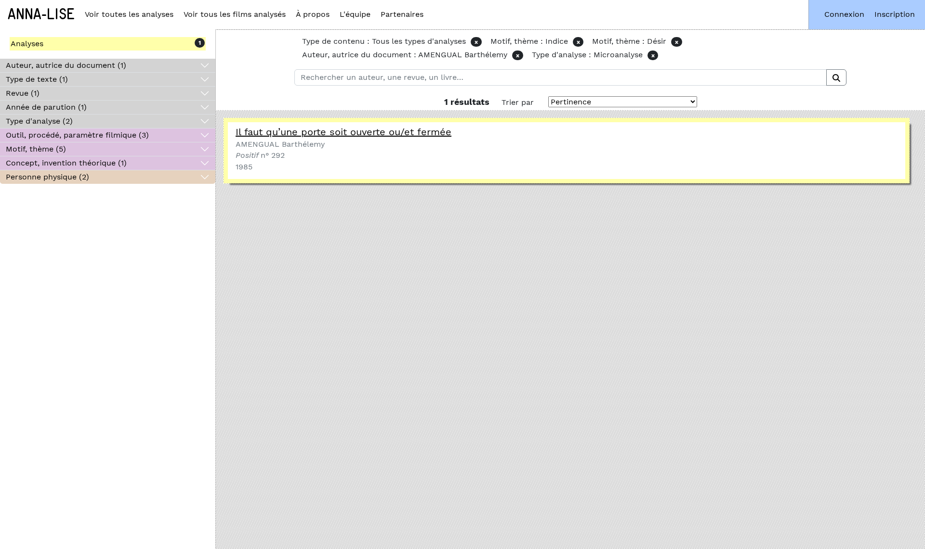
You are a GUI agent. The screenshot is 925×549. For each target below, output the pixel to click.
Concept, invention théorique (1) (66, 162)
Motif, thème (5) (36, 148)
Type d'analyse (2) (39, 121)
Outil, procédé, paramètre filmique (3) (77, 135)
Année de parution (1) (46, 107)
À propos (313, 14)
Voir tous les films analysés (235, 14)
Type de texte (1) (37, 79)
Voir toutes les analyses (129, 14)
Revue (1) (23, 93)
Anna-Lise (41, 14)
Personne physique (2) (47, 176)
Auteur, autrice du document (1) (66, 65)
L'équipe (355, 14)
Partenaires (402, 14)
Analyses (27, 43)
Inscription (894, 14)
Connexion (844, 14)
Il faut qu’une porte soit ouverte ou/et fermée (343, 132)
